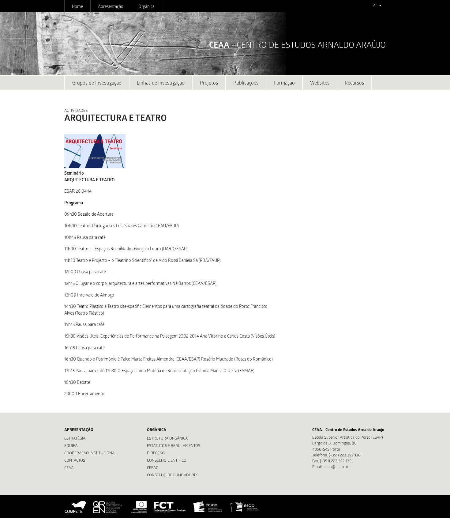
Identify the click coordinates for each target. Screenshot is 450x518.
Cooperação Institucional (90, 453)
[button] (377, 6)
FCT (170, 507)
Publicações (245, 83)
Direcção (156, 453)
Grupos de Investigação (97, 83)
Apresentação (110, 7)
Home (77, 7)
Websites (319, 83)
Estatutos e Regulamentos (173, 446)
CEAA (68, 468)
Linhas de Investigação (161, 83)
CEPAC (152, 468)
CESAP (208, 507)
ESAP (245, 507)
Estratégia (74, 439)
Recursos (354, 83)
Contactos (74, 461)
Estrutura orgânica (167, 439)
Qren (108, 507)
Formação (284, 83)
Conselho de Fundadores (172, 475)
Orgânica (146, 7)
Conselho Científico (166, 461)
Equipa (70, 446)
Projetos (209, 83)
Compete (75, 507)
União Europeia (138, 507)
